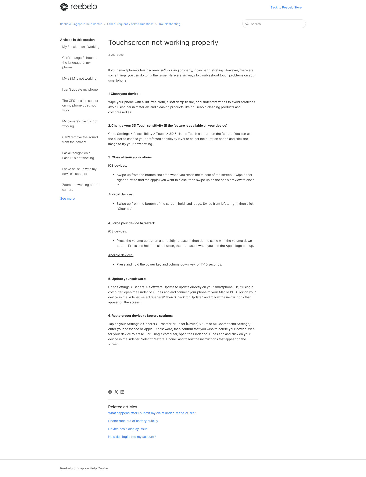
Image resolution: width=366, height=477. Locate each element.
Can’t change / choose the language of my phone (79, 62)
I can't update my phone (80, 89)
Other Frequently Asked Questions (130, 24)
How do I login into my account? (132, 437)
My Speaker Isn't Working (80, 47)
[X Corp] (116, 392)
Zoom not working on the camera (80, 187)
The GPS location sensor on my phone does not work (80, 105)
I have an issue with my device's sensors (79, 171)
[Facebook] (110, 392)
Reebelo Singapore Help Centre (81, 24)
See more (67, 198)
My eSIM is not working (79, 78)
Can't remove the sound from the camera (80, 139)
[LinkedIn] (122, 392)
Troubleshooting (169, 24)
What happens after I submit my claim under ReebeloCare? (152, 413)
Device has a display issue (128, 429)
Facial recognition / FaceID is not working (78, 155)
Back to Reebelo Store (286, 7)
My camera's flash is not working (79, 123)
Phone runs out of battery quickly (133, 421)
